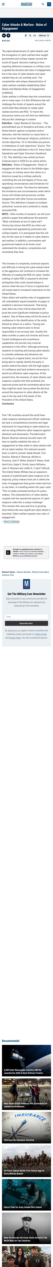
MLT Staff (7, 40)
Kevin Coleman (11, 521)
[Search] (43, 4)
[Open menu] (3, 4)
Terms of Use (41, 634)
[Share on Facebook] (26, 35)
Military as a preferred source (25, 556)
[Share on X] (30, 35)
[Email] (35, 35)
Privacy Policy (15, 637)
